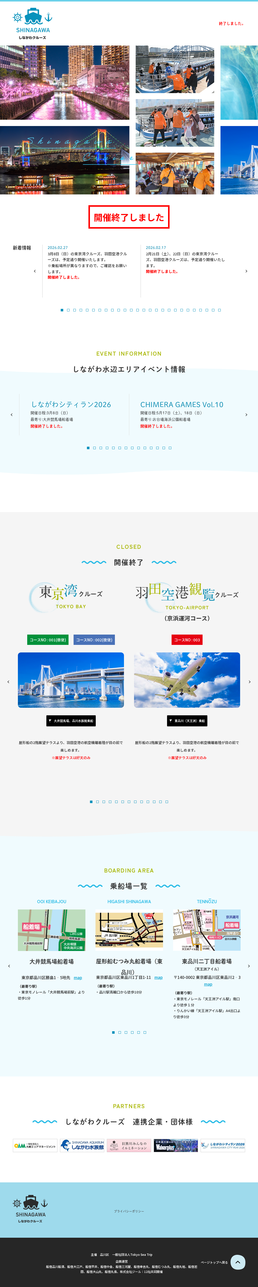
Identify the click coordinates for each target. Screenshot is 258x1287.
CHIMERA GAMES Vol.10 (181, 404)
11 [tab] (125, 310)
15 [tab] (150, 310)
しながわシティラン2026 (70, 404)
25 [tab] (213, 310)
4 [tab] (81, 310)
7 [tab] (100, 310)
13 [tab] (137, 310)
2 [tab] (68, 310)
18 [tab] (169, 310)
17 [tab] (163, 310)
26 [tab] (219, 310)
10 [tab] (118, 310)
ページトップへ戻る (214, 1262)
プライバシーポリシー (129, 1211)
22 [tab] (194, 310)
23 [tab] (200, 310)
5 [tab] (87, 310)
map (78, 977)
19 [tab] (175, 310)
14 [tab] (144, 310)
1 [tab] (62, 310)
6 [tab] (93, 310)
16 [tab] (156, 310)
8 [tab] (106, 310)
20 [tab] (181, 310)
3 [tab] (74, 310)
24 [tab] (207, 310)
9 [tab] (112, 310)
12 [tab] (131, 310)
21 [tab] (188, 310)
